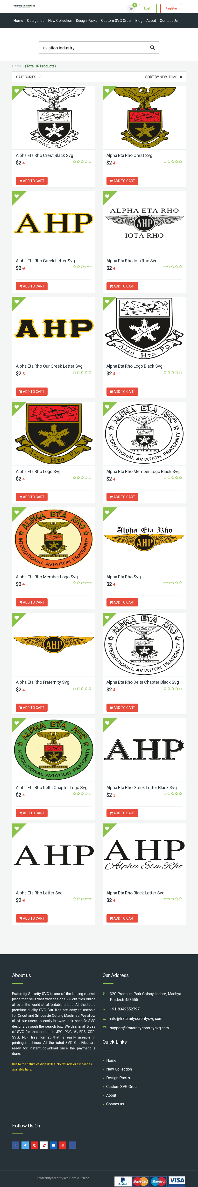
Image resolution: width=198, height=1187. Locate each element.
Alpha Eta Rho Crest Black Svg (44, 155)
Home (18, 20)
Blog (138, 20)
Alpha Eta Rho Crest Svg (129, 155)
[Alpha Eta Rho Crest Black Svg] (53, 117)
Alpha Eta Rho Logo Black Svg (134, 366)
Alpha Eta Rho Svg (123, 576)
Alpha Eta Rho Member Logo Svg (47, 576)
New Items (161, 77)
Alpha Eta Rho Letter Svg (39, 892)
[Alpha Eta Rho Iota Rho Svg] (144, 223)
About (151, 20)
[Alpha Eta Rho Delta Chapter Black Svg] (144, 644)
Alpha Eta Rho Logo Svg (38, 471)
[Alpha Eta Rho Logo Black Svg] (144, 328)
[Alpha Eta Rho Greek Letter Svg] (53, 223)
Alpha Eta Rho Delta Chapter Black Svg (142, 682)
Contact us (169, 20)
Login (147, 8)
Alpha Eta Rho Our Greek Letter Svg (49, 366)
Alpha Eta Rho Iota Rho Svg (131, 260)
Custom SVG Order (116, 20)
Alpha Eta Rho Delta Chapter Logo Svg (51, 787)
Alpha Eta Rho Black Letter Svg (135, 892)
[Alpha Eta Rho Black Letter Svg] (144, 855)
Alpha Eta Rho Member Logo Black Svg (143, 471)
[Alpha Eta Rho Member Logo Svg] (53, 539)
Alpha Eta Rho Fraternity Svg (42, 682)
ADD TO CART (33, 181)
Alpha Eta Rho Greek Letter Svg (45, 260)
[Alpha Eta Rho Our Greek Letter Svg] (53, 328)
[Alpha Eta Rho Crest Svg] (144, 117)
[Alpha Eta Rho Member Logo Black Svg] (144, 433)
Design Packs (86, 20)
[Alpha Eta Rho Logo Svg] (53, 433)
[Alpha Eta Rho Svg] (144, 539)
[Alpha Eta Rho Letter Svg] (53, 855)
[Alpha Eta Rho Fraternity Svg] (53, 644)
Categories (35, 20)
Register (171, 8)
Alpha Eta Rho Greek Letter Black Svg (141, 787)
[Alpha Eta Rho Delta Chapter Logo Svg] (53, 750)
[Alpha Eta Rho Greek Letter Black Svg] (144, 750)
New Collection (60, 20)
